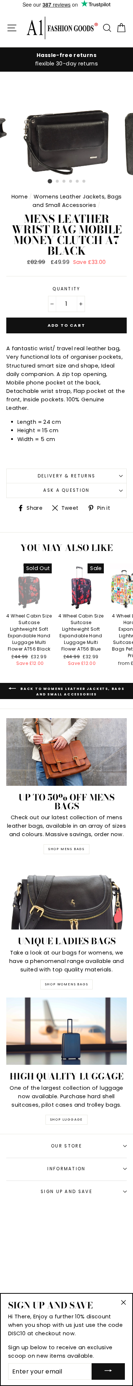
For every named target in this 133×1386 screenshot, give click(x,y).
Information (66, 1169)
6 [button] (84, 181)
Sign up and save (66, 1192)
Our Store (66, 1146)
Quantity (66, 289)
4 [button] (71, 181)
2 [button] (57, 181)
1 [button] (50, 181)
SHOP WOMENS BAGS (66, 984)
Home (19, 196)
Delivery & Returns (67, 476)
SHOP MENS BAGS (66, 849)
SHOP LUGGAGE (66, 1119)
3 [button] (64, 181)
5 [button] (77, 181)
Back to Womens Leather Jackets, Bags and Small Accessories (72, 691)
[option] (66, 59)
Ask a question (66, 490)
